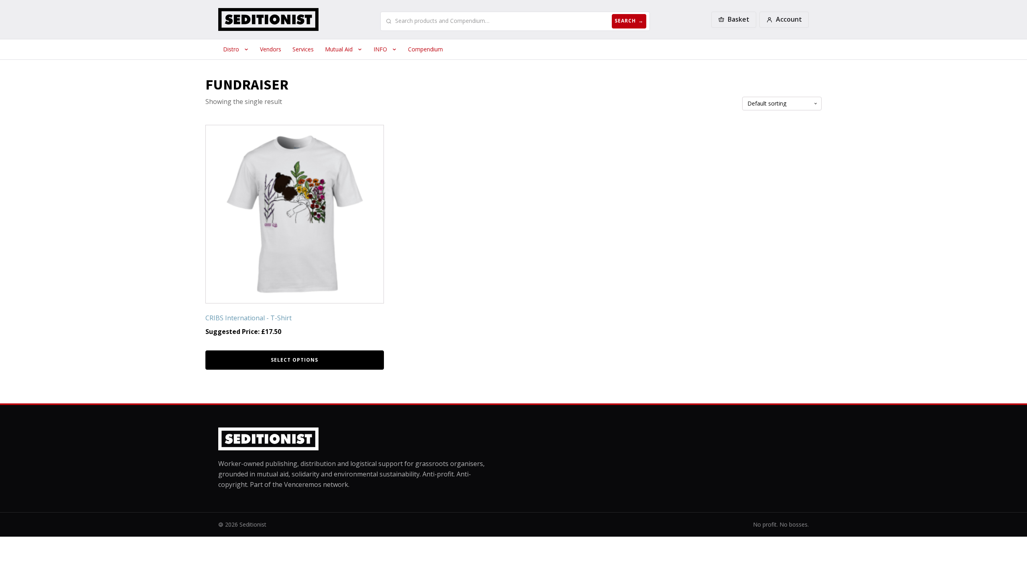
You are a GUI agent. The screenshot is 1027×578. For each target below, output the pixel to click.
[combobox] (502, 21)
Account (789, 19)
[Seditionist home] (268, 19)
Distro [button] (231, 49)
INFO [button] (380, 49)
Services (303, 49)
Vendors (270, 49)
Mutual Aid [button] (339, 49)
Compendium (425, 49)
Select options (294, 359)
